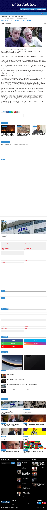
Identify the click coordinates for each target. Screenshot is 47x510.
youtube (13, 346)
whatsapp (13, 343)
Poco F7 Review (4, 372)
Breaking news (6, 18)
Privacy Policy (43, 507)
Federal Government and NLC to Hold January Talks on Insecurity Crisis (38, 134)
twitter (35, 340)
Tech (44, 9)
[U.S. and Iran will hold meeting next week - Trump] (3, 381)
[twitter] (35, 320)
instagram (36, 343)
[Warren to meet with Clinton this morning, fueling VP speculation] (3, 391)
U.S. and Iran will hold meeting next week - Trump (15, 379)
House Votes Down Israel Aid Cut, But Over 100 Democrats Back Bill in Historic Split (10, 425)
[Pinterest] (15, 112)
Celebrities (26, 326)
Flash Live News (33, 9)
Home (2, 18)
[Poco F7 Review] (23, 362)
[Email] (17, 112)
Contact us (38, 507)
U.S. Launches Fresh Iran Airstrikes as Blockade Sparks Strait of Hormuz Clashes (34, 412)
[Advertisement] (9, 183)
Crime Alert (27, 9)
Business (3, 330)
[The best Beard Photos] (3, 376)
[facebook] (12, 320)
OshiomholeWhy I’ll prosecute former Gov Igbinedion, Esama (41, 468)
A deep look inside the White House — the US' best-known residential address (41, 464)
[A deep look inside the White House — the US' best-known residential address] (34, 464)
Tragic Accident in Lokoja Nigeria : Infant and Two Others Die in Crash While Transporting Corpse (23, 134)
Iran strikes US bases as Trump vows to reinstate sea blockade (34, 425)
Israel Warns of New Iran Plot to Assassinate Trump (11, 438)
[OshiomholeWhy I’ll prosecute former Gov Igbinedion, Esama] (34, 469)
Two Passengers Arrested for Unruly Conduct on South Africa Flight (34, 439)
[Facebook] (7, 112)
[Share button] (19, 112)
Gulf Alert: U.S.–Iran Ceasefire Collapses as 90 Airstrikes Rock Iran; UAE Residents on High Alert (7, 134)
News (42, 9)
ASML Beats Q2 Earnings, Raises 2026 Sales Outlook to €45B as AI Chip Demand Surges (18, 235)
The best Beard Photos (10, 374)
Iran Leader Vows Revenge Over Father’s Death (10, 451)
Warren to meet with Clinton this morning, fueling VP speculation (17, 389)
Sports (38, 9)
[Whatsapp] (12, 112)
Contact (3, 262)
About (26, 260)
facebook (13, 340)
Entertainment (4, 328)
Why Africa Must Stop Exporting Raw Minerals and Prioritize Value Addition (33, 452)
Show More (44, 398)
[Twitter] (10, 112)
